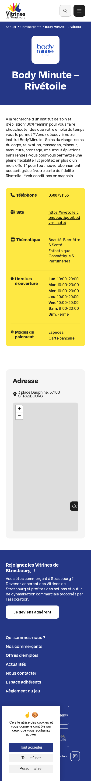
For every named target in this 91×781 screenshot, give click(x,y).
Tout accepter (31, 747)
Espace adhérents (23, 681)
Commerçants (30, 27)
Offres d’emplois (22, 655)
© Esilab (61, 756)
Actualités (16, 664)
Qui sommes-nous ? (25, 637)
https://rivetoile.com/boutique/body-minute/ (64, 217)
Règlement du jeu (23, 690)
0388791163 (59, 195)
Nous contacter (21, 673)
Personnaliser (31, 768)
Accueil (11, 27)
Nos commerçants (24, 646)
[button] (74, 506)
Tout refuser (31, 758)
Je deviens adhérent (32, 612)
